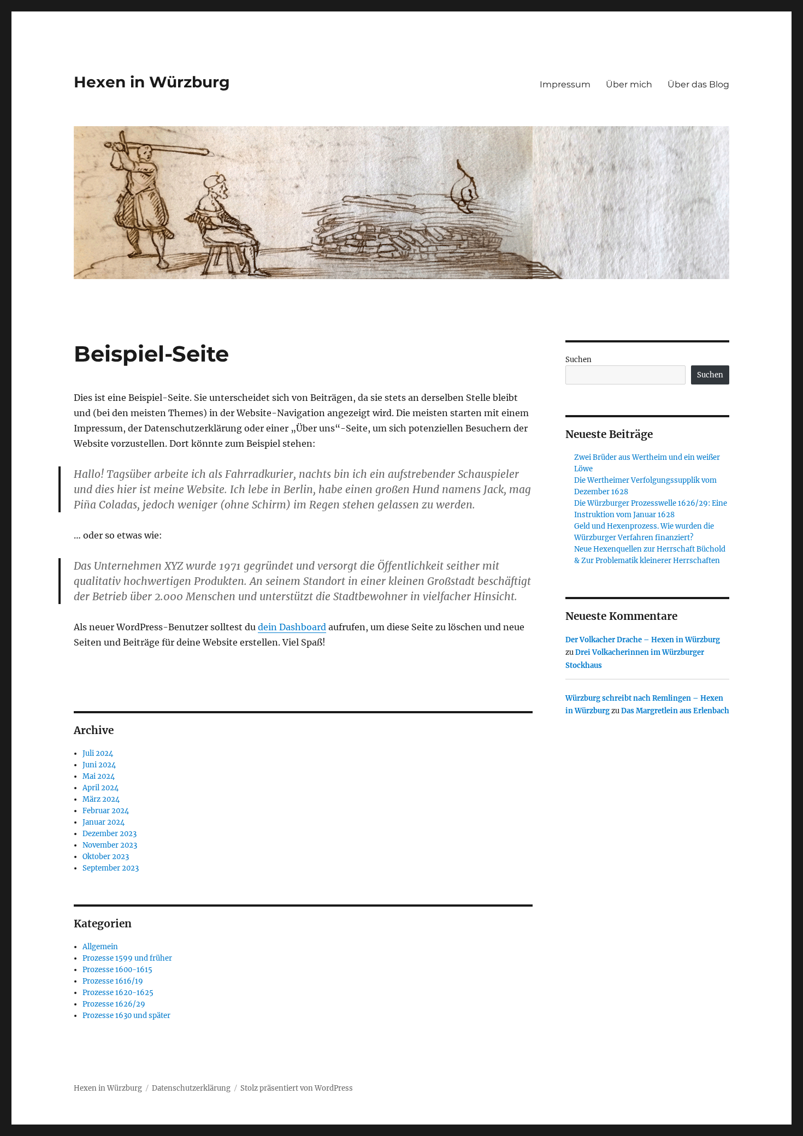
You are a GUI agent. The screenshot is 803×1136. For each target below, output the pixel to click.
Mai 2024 (98, 776)
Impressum (565, 84)
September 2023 (110, 868)
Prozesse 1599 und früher (127, 958)
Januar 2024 (103, 822)
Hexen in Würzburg (152, 82)
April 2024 (100, 787)
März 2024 (101, 799)
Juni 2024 (99, 765)
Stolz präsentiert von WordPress (296, 1088)
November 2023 (109, 845)
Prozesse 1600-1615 (117, 969)
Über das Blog (698, 84)
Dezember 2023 (109, 833)
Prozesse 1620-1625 (117, 992)
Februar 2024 (105, 810)
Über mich (629, 84)
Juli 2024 (97, 753)
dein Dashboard (292, 627)
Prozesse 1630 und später (126, 1015)
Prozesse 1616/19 (112, 981)
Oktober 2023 (105, 856)
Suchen (578, 359)
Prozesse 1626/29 (113, 1004)
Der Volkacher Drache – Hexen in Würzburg (642, 639)
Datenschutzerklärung (191, 1088)
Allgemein (100, 946)
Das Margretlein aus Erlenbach (675, 710)
